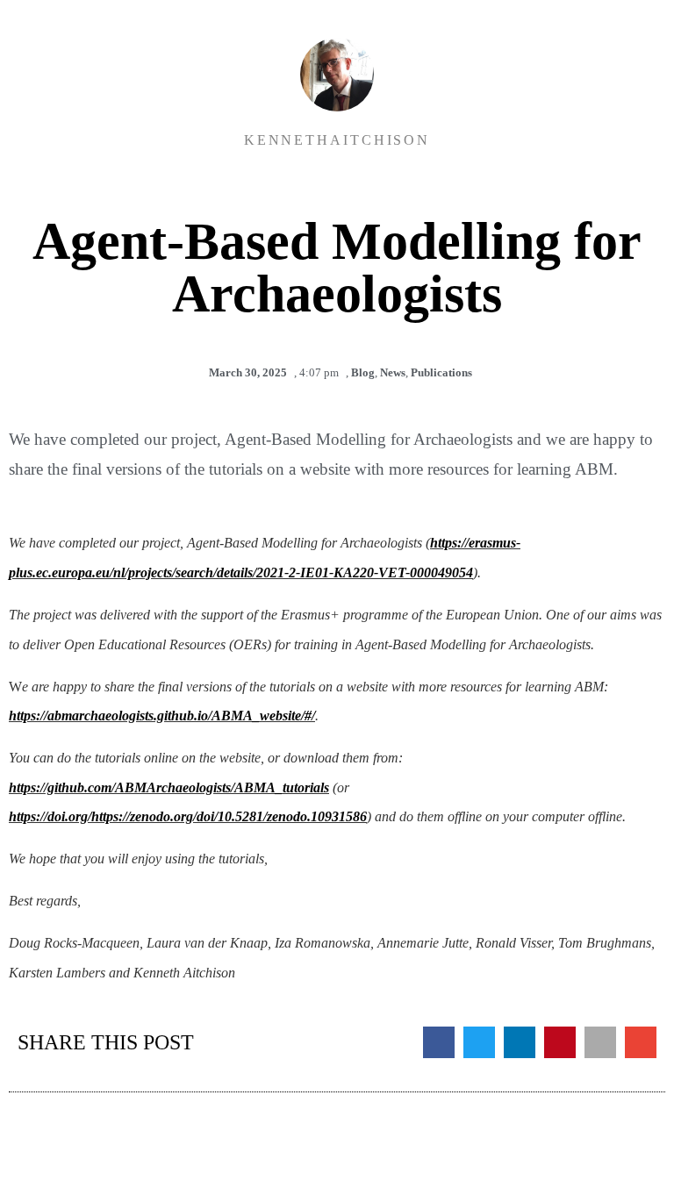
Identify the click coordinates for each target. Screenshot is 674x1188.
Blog (363, 372)
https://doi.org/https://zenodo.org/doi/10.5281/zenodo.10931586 (188, 816)
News (392, 372)
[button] (439, 1042)
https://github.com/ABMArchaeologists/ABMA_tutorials (169, 787)
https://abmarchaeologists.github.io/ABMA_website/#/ (162, 715)
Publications (441, 372)
